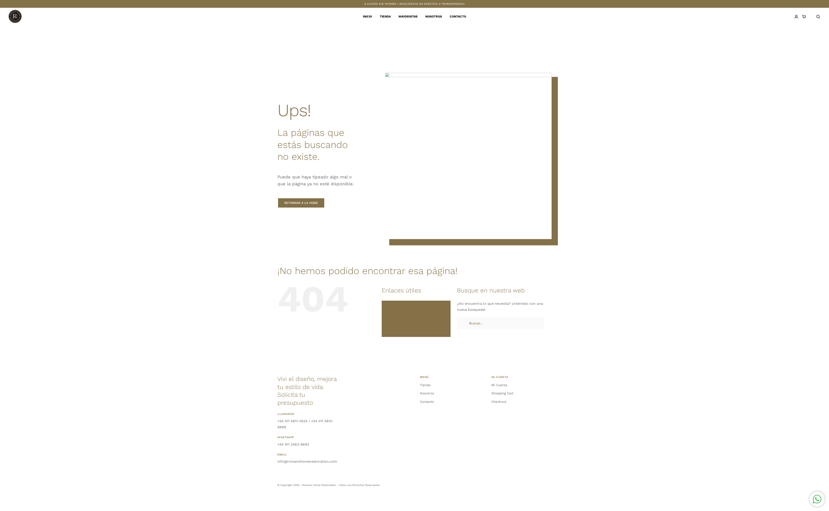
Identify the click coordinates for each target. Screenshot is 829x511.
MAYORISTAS (398, 318)
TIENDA (394, 311)
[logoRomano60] (15, 12)
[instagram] (542, 484)
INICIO (393, 304)
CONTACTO (397, 333)
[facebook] (550, 484)
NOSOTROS (397, 325)
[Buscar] (818, 17)
